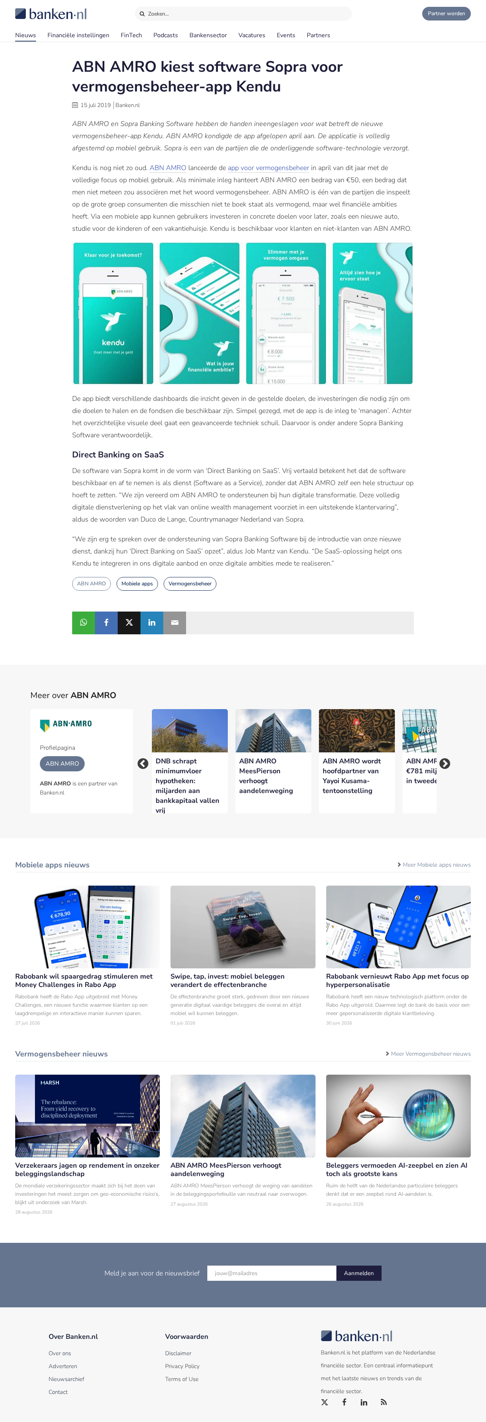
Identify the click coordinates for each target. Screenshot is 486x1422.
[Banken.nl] (32, 8)
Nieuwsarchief (66, 1379)
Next (442, 761)
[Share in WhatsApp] (83, 623)
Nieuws (25, 35)
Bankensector (208, 35)
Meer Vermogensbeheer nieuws (431, 1054)
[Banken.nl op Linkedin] (364, 1402)
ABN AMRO (168, 167)
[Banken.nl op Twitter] (325, 1402)
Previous (140, 761)
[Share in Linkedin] (151, 623)
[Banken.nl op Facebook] (345, 1402)
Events (286, 35)
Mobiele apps (137, 583)
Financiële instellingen (78, 35)
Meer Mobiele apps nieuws (437, 865)
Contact (58, 1392)
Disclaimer (178, 1353)
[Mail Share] (174, 623)
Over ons (60, 1353)
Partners (318, 35)
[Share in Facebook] (106, 623)
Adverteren (63, 1366)
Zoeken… (158, 13)
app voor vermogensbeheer (268, 167)
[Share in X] (129, 623)
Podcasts (165, 35)
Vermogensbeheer (190, 583)
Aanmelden (359, 1273)
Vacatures (251, 35)
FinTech (131, 35)
